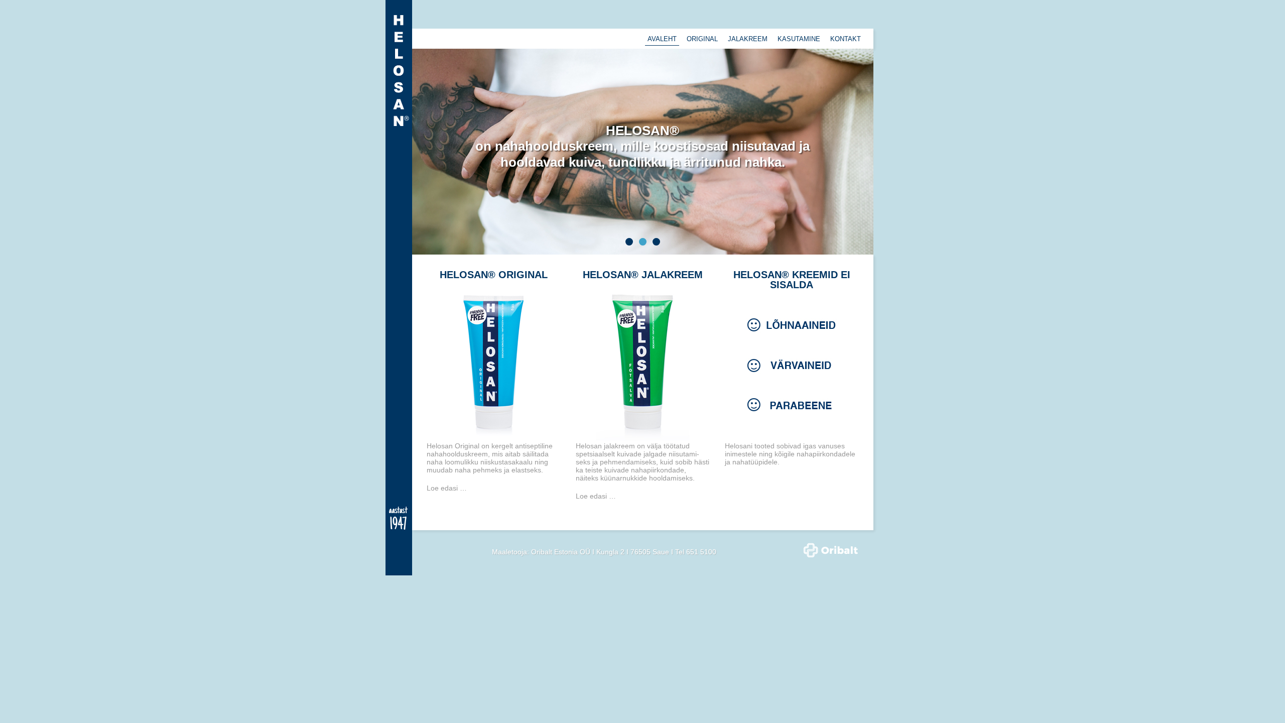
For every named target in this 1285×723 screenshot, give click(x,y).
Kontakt (845, 39)
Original (702, 39)
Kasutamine (799, 39)
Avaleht (662, 39)
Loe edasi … (447, 488)
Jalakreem (747, 39)
